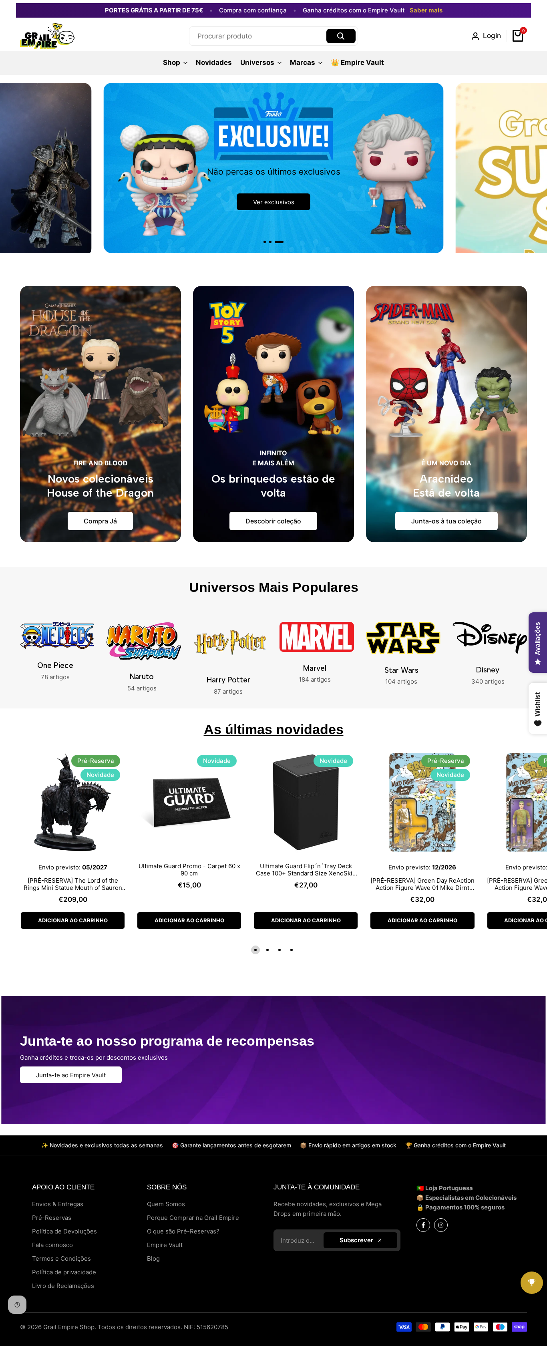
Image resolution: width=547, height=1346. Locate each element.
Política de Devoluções (64, 1231)
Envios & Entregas (57, 1204)
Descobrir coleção (273, 521)
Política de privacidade (64, 1272)
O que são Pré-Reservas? (183, 1231)
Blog (153, 1258)
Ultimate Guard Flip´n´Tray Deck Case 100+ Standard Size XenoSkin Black (306, 870)
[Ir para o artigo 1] (264, 242)
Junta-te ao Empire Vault (71, 1075)
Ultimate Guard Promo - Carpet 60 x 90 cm (189, 870)
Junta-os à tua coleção (446, 521)
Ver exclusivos (273, 202)
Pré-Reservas (51, 1217)
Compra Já (100, 521)
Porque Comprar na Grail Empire (193, 1217)
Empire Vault (165, 1245)
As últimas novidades (274, 729)
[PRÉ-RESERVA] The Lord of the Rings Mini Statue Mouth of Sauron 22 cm (73, 884)
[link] (273, 168)
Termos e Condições (61, 1258)
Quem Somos (166, 1204)
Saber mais (426, 10)
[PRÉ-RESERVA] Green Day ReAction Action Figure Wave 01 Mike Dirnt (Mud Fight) (422, 884)
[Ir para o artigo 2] (270, 242)
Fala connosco (52, 1245)
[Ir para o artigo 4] (291, 950)
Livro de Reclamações (63, 1286)
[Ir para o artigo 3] (279, 242)
